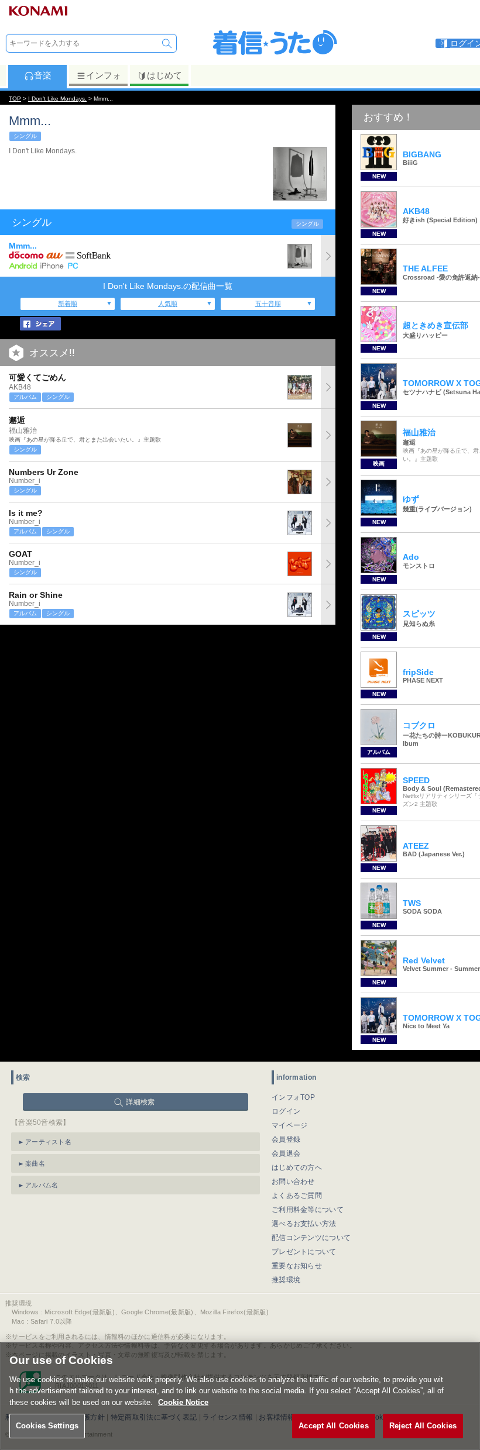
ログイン (286, 1111)
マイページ (290, 1125)
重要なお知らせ (297, 1266)
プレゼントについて (304, 1252)
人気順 (167, 303)
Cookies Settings (47, 1425)
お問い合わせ (293, 1181)
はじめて (164, 75)
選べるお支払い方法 (304, 1224)
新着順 (67, 303)
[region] (240, 1396)
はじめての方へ (297, 1167)
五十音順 (268, 303)
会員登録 (286, 1139)
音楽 (43, 75)
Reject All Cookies (423, 1425)
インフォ (103, 75)
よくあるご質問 (297, 1195)
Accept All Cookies (333, 1425)
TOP (15, 98)
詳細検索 (140, 1102)
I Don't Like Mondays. (57, 98)
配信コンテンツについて (311, 1238)
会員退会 (286, 1153)
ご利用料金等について (308, 1210)
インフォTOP (293, 1097)
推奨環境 (286, 1280)
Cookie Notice (183, 1402)
